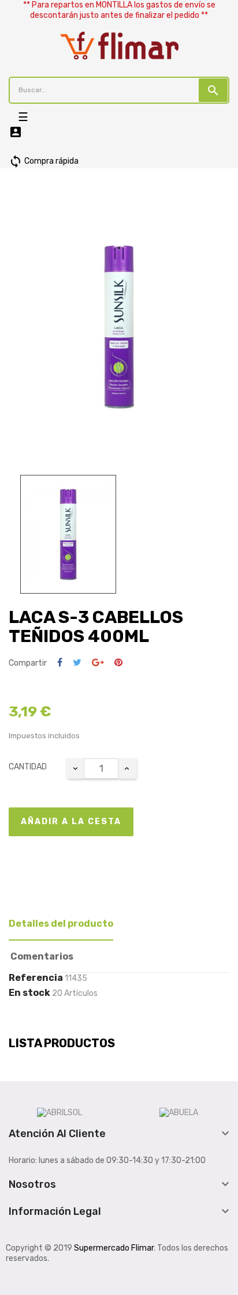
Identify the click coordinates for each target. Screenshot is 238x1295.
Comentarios (41, 956)
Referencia (36, 978)
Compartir (59, 663)
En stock (29, 993)
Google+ (98, 663)
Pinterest (118, 663)
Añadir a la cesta (71, 821)
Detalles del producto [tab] (61, 923)
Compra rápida (44, 161)
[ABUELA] (178, 1112)
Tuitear (77, 663)
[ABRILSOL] (59, 1112)
